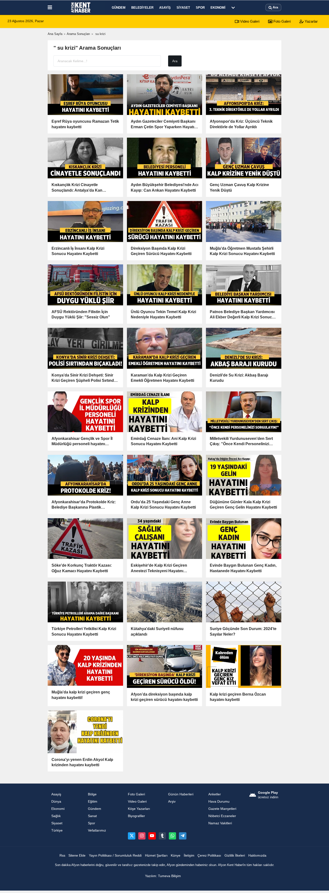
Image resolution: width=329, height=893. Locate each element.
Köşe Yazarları (139, 809)
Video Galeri (249, 21)
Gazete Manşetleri (222, 809)
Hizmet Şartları (156, 855)
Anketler (214, 794)
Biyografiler (136, 816)
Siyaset (183, 7)
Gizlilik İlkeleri (234, 855)
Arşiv (172, 801)
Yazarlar (311, 21)
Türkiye (57, 830)
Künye (175, 855)
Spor (200, 7)
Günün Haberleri (180, 794)
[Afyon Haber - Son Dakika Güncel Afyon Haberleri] (81, 7)
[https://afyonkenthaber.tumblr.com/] (162, 835)
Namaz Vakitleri (220, 823)
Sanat (92, 816)
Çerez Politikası (209, 855)
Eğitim (92, 801)
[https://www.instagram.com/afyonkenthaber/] (141, 835)
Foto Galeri (281, 21)
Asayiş (165, 7)
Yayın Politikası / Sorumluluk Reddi (115, 855)
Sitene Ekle (77, 855)
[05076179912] (172, 835)
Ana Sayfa (55, 34)
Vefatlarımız (97, 830)
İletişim (189, 855)
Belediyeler (142, 7)
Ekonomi (218, 7)
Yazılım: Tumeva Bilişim (163, 876)
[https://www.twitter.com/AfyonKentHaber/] (131, 835)
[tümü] (233, 7)
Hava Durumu (219, 801)
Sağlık (56, 816)
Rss (62, 855)
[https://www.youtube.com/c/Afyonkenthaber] (152, 835)
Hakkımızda (257, 855)
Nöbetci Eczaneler (222, 816)
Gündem (118, 7)
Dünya (56, 801)
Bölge (92, 794)
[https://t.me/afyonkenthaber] (182, 835)
